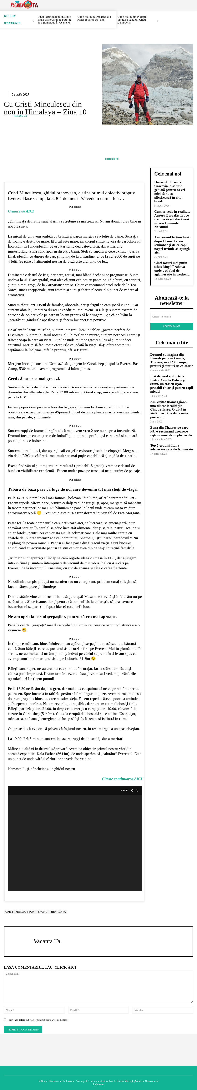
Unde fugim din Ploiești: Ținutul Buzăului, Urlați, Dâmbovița (132, 19)
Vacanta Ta (20, 115)
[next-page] (157, 20)
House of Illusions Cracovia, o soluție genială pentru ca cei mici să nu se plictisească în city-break (169, 191)
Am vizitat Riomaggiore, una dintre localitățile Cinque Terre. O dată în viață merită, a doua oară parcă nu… (169, 409)
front (42, 911)
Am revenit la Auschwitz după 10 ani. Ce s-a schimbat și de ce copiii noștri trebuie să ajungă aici (172, 244)
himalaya (58, 911)
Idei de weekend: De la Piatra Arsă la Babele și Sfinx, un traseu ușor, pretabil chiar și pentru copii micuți (171, 383)
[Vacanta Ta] (8, 116)
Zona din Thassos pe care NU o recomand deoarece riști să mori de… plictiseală (171, 431)
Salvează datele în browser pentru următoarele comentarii (38, 1019)
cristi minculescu (19, 911)
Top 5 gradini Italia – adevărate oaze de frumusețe (171, 447)
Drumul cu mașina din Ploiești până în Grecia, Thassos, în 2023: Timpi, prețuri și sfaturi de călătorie (171, 360)
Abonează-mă (171, 326)
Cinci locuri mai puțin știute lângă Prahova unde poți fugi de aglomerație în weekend (171, 268)
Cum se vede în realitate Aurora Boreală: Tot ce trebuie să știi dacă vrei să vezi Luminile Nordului (172, 219)
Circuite (112, 159)
